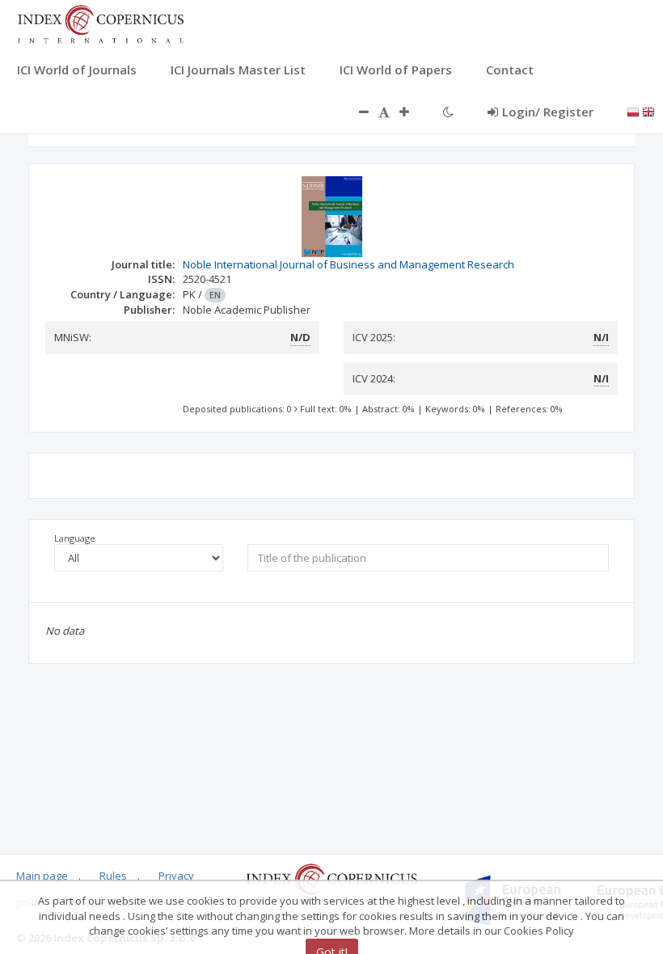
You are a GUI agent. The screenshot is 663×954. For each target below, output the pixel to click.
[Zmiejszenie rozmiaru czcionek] (356, 112)
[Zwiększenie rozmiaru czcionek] (412, 112)
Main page (42, 875)
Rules (113, 875)
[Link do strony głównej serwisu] (100, 22)
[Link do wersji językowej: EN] (648, 110)
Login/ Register (547, 111)
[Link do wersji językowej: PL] (633, 110)
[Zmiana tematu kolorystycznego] (448, 112)
